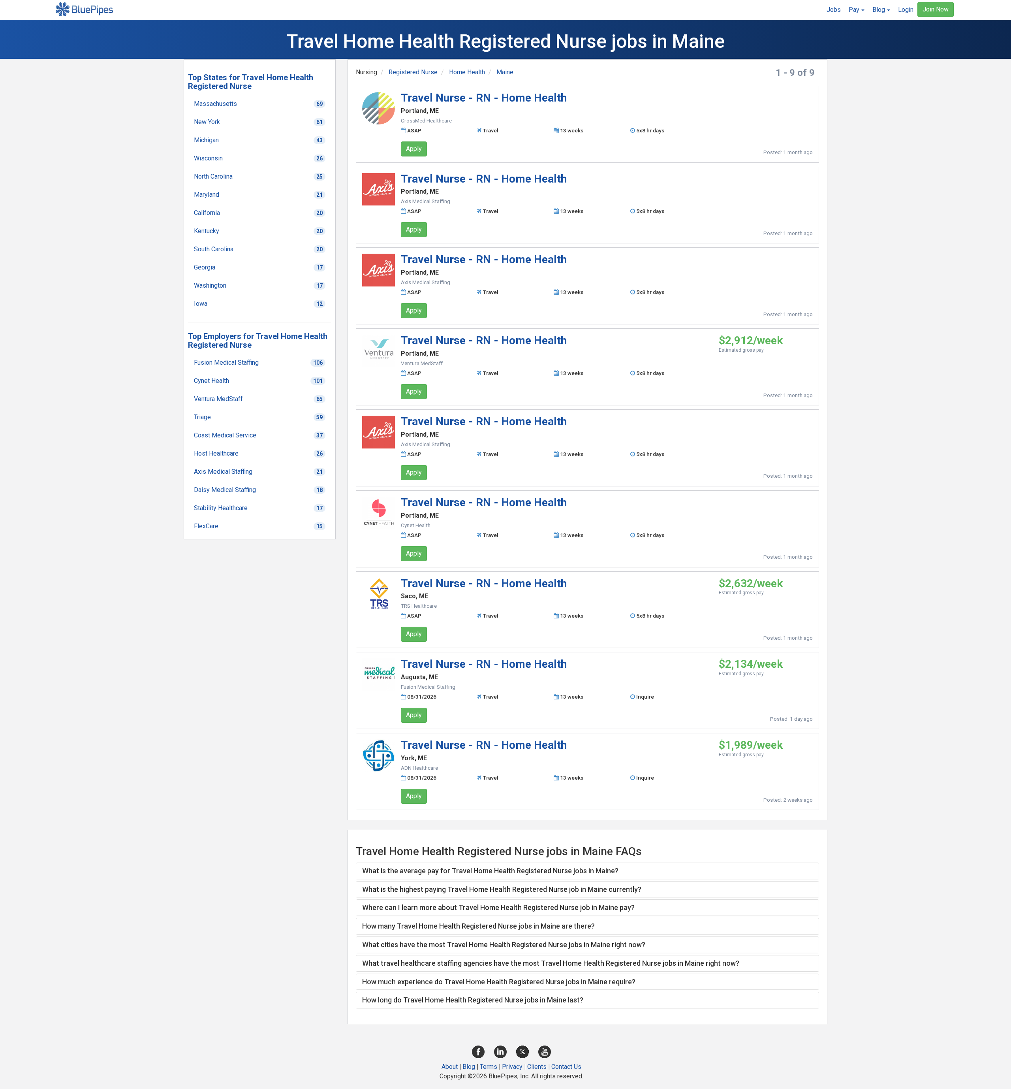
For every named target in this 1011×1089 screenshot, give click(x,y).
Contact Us (566, 1066)
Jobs (834, 9)
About (450, 1066)
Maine (504, 72)
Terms (488, 1066)
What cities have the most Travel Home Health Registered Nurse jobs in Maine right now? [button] (503, 944)
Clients (537, 1066)
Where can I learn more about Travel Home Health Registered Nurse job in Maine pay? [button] (498, 907)
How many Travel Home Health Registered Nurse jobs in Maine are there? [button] (478, 926)
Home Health (467, 72)
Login (905, 9)
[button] (856, 10)
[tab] (587, 871)
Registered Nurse (413, 72)
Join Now (936, 9)
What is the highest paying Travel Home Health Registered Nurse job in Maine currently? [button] (501, 889)
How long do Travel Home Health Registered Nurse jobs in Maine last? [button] (472, 1000)
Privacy (512, 1066)
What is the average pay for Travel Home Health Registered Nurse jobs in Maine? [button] (490, 871)
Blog (468, 1066)
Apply (414, 149)
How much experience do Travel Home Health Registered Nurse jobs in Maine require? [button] (498, 982)
